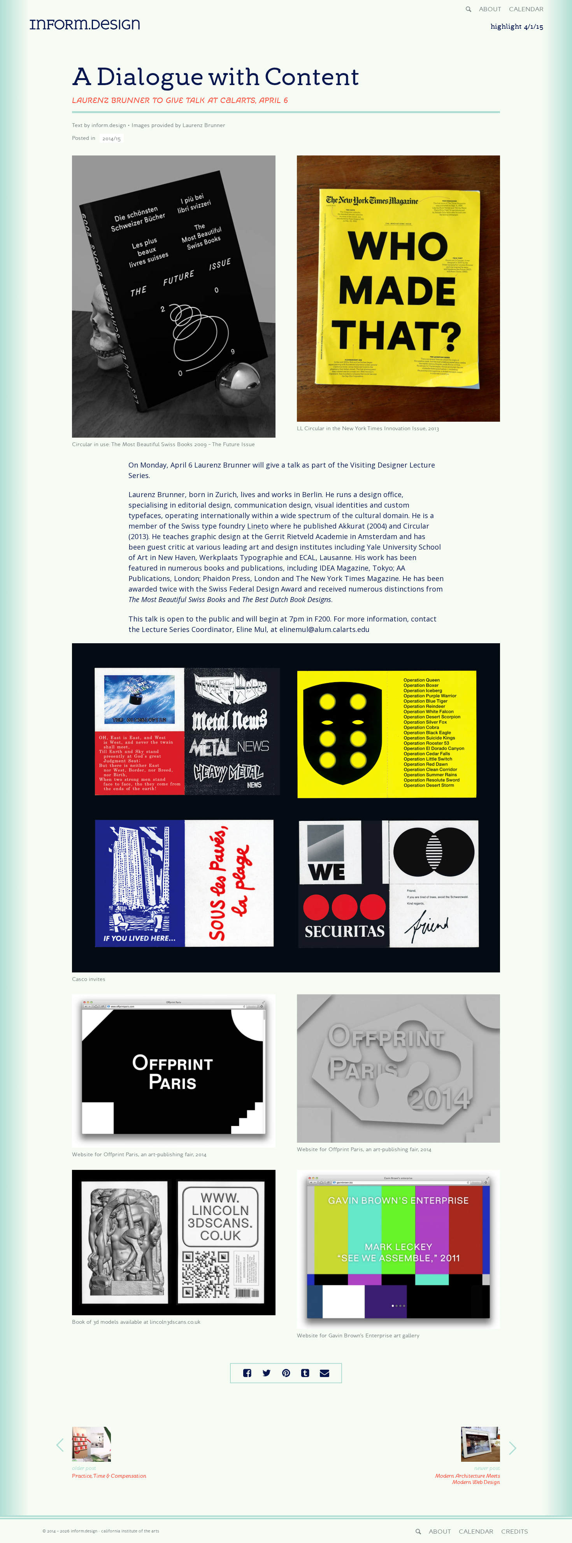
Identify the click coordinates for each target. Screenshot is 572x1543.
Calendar (526, 9)
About (490, 9)
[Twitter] (267, 1373)
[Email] (324, 1373)
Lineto (257, 526)
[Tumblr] (305, 1373)
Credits (514, 1531)
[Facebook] (247, 1373)
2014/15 (111, 138)
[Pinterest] (286, 1373)
